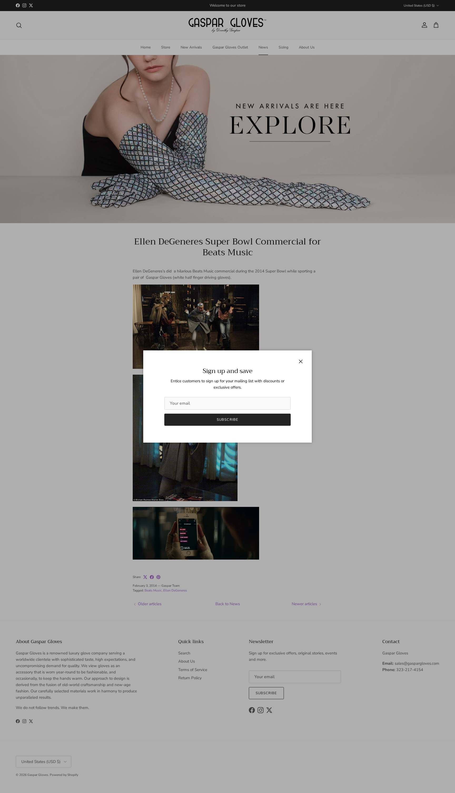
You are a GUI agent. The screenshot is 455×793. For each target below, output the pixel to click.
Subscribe (227, 419)
